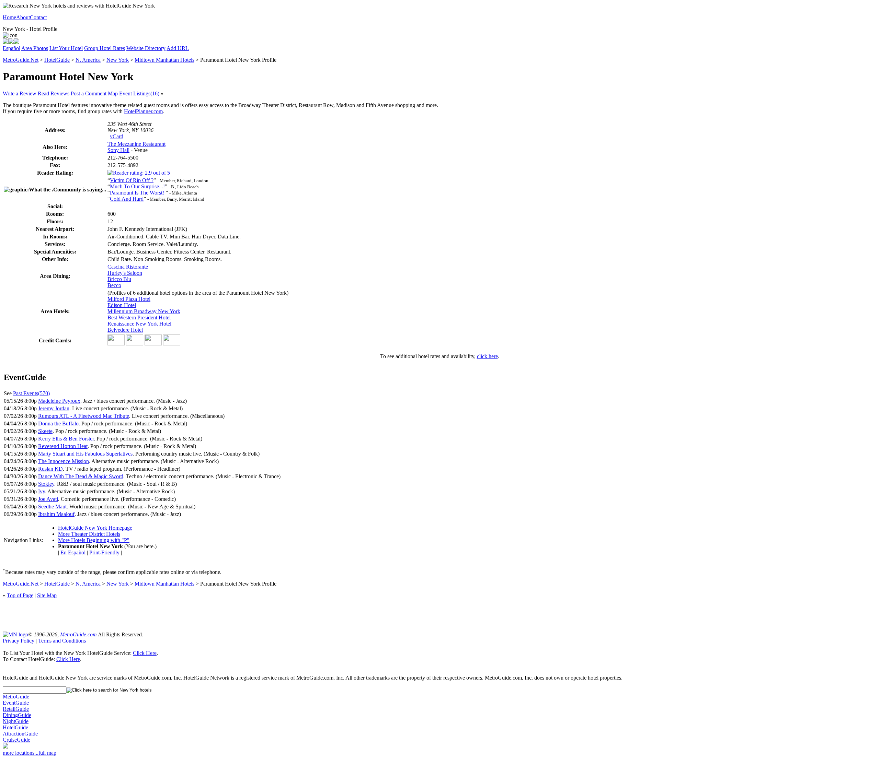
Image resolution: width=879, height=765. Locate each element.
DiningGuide (17, 715)
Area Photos (34, 48)
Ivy (41, 491)
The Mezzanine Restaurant (136, 144)
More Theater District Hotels (89, 534)
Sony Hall (118, 150)
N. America (88, 60)
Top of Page (20, 595)
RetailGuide (16, 709)
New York (117, 60)
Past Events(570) (31, 393)
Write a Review (19, 93)
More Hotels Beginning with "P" (93, 540)
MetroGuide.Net (20, 60)
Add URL (178, 48)
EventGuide (16, 703)
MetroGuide (16, 696)
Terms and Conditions (62, 641)
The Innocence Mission (63, 461)
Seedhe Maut (52, 506)
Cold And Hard (127, 199)
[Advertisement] (439, 614)
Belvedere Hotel (125, 330)
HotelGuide (57, 60)
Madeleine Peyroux (59, 401)
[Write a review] (16, 42)
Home (9, 17)
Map (113, 93)
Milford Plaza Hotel (128, 299)
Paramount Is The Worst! (137, 193)
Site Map (47, 595)
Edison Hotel (121, 305)
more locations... (20, 753)
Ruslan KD (50, 469)
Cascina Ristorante (127, 267)
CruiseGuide (16, 740)
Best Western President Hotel (139, 317)
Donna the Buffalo (58, 423)
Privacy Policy (18, 641)
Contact (38, 17)
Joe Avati (48, 499)
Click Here (145, 653)
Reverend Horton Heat (63, 446)
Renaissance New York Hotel (139, 324)
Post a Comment (88, 93)
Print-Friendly (104, 552)
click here (487, 356)
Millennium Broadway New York (143, 311)
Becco (114, 285)
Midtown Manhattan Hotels (164, 60)
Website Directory (145, 48)
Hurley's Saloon (124, 273)
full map (47, 753)
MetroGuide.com (78, 634)
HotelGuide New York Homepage (95, 528)
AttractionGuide (20, 734)
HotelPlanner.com (143, 111)
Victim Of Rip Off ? (131, 180)
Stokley (46, 484)
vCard (116, 136)
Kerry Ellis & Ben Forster (66, 439)
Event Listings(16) (139, 93)
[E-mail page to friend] (11, 42)
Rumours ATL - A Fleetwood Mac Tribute (83, 416)
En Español (72, 552)
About (23, 17)
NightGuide (15, 721)
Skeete (45, 431)
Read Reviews (53, 93)
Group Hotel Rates (104, 48)
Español (11, 48)
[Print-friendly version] (5, 42)
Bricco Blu (119, 279)
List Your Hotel (66, 48)
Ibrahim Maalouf (56, 514)
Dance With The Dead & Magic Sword (80, 476)
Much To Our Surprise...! (137, 186)
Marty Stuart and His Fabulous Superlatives (85, 454)
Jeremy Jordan (53, 408)
